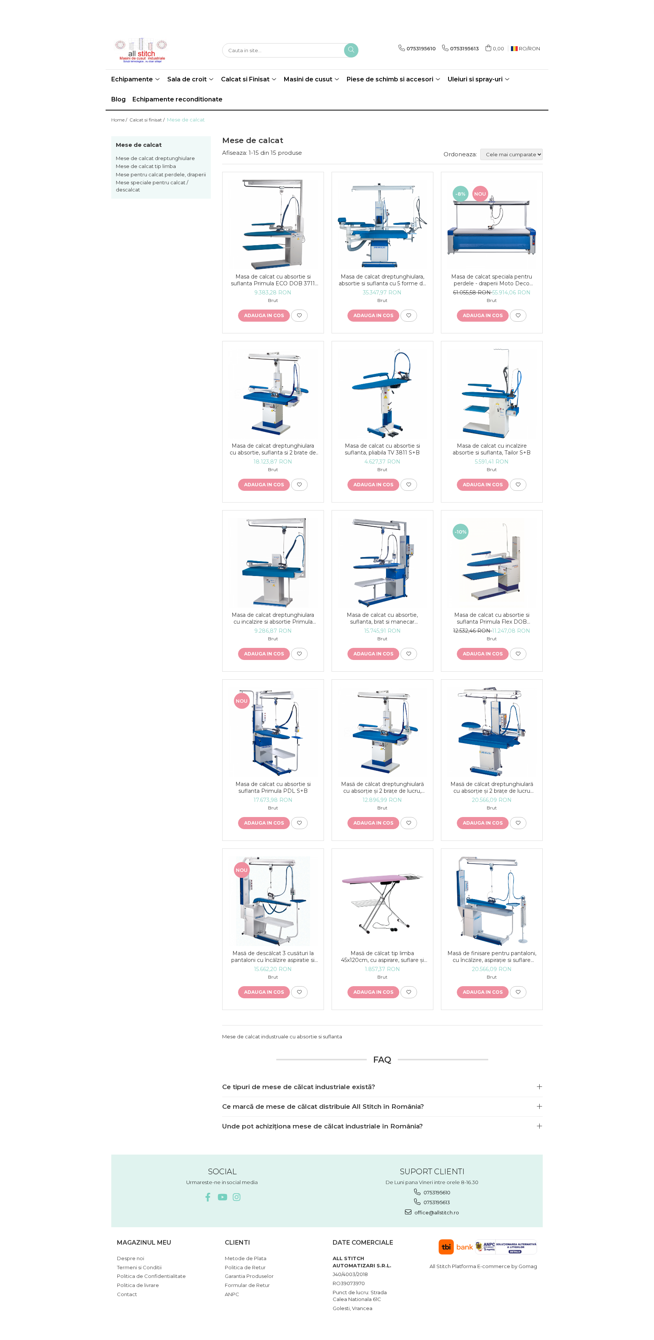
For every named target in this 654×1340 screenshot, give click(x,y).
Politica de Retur (245, 1267)
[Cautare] (351, 50)
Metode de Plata (245, 1258)
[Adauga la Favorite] (299, 316)
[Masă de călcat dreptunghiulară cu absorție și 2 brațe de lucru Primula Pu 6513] (492, 732)
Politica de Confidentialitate (151, 1276)
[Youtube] (222, 1197)
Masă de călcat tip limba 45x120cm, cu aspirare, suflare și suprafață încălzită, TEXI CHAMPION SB (382, 956)
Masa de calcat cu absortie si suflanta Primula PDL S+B (273, 787)
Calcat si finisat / (147, 120)
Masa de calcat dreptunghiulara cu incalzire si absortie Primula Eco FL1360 (273, 618)
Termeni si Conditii (139, 1267)
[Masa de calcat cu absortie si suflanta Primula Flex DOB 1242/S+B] (492, 563)
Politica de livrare (138, 1285)
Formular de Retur (247, 1285)
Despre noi (130, 1258)
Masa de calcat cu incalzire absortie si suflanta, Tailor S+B (492, 449)
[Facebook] (207, 1197)
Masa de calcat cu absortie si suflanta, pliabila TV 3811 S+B (382, 449)
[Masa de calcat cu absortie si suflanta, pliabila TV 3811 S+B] (382, 394)
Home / (119, 120)
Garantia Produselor (249, 1276)
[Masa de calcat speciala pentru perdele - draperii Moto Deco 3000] (492, 224)
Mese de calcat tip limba (146, 166)
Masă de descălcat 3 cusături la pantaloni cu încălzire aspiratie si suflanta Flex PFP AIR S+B (273, 956)
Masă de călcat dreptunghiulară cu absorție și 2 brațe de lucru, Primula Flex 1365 (382, 787)
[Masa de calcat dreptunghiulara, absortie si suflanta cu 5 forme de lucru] (382, 224)
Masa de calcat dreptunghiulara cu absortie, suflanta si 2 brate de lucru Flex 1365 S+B (273, 449)
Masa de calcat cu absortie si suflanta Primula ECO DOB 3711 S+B (273, 280)
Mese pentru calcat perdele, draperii (161, 174)
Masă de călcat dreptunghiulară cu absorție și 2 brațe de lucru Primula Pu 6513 (491, 787)
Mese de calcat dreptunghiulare (155, 158)
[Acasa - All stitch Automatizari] (149, 50)
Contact (127, 1294)
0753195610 (436, 1192)
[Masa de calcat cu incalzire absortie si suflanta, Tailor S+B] (492, 394)
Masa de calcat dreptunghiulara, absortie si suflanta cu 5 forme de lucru (382, 280)
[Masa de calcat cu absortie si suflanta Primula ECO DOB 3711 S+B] (273, 224)
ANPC (232, 1294)
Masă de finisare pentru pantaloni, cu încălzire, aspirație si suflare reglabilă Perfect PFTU (491, 956)
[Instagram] (236, 1197)
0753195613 (436, 1202)
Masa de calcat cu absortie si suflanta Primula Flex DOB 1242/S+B (491, 618)
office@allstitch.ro (436, 1212)
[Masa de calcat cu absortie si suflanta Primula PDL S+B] (273, 732)
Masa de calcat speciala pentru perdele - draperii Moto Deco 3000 (491, 280)
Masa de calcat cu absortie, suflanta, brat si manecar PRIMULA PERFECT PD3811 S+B (382, 618)
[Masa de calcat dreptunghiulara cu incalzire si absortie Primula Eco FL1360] (273, 563)
